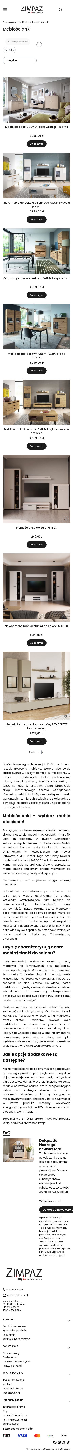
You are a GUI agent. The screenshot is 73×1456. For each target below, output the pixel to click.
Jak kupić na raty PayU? (17, 1339)
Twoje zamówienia (14, 1380)
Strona (32, 752)
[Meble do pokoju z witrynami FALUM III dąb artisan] (36, 327)
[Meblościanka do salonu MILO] (36, 490)
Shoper (64, 1449)
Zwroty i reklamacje (14, 1326)
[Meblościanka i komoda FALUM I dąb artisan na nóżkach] (36, 403)
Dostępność (10, 1357)
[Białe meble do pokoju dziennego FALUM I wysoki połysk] (36, 176)
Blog (5, 1411)
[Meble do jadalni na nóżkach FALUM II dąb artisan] (36, 251)
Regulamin (9, 1334)
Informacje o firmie (14, 1407)
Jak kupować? (11, 1424)
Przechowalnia (11, 1392)
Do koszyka (37, 143)
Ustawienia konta (13, 1388)
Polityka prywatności (15, 1419)
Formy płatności (12, 1366)
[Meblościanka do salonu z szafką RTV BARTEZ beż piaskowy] (36, 686)
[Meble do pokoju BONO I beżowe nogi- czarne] (36, 100)
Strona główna (10, 22)
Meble (25, 22)
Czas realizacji (11, 1353)
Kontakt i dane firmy (15, 1415)
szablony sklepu (36, 1449)
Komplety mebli (40, 22)
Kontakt (7, 1384)
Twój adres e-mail (50, 1201)
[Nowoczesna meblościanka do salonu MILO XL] (36, 588)
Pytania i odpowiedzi (15, 1330)
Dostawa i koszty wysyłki (17, 1361)
